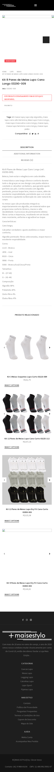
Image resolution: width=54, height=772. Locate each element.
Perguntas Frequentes (27, 711)
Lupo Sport (27, 685)
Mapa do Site (27, 723)
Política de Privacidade (27, 707)
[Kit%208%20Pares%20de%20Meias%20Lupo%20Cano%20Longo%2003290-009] (30, 133)
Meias (19, 72)
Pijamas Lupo (27, 689)
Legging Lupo (27, 677)
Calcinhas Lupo (27, 681)
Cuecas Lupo (27, 669)
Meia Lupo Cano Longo (38, 120)
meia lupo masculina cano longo (21, 123)
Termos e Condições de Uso (27, 715)
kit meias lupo (18, 117)
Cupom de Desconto (27, 719)
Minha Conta (27, 737)
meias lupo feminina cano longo (21, 126)
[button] (46, 39)
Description (27, 147)
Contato (27, 703)
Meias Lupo (27, 673)
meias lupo (43, 123)
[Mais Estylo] (9, 5)
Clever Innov (36, 759)
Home (4, 72)
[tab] (27, 147)
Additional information (27, 153)
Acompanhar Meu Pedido (27, 741)
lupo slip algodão (34, 117)
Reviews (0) (27, 160)
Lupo (12, 72)
